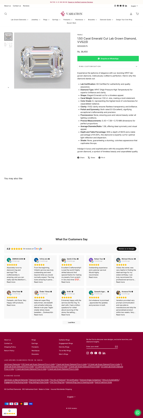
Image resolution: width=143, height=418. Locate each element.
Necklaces (79, 19)
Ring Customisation (90, 66)
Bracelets (91, 19)
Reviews (26, 6)
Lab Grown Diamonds (19, 19)
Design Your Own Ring (124, 19)
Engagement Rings (66, 343)
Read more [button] (11, 282)
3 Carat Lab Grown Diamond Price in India (84, 367)
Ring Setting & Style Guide (39, 382)
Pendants (67, 19)
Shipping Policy (10, 347)
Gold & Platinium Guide (103, 382)
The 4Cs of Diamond (57, 380)
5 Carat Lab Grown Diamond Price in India (63, 369)
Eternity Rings (64, 347)
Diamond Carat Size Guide (39, 380)
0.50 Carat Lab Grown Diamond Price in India (38, 364)
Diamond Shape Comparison (90, 380)
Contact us (17, 6)
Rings (45, 19)
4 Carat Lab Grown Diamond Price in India (30, 369)
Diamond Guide (105, 19)
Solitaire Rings (64, 340)
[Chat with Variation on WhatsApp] (138, 413)
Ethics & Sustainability (110, 380)
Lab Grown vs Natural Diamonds (16, 380)
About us (7, 6)
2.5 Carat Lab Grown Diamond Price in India (51, 367)
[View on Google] (9, 260)
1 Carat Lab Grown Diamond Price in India (71, 364)
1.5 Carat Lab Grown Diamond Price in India (104, 364)
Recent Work (71, 23)
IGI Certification (73, 380)
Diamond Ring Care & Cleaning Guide (79, 382)
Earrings (55, 19)
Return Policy (9, 351)
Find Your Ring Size (57, 382)
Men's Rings (63, 354)
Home (79, 35)
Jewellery (35, 19)
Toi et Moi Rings (65, 351)
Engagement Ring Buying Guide (16, 382)
